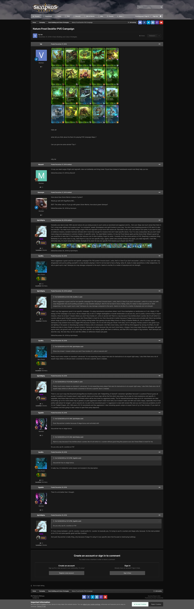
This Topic (154, 7)
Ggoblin (41, 413)
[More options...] (160, 44)
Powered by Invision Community (154, 598)
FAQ (68, 16)
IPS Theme (34, 596)
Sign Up (155, 16)
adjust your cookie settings (91, 604)
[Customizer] (161, 16)
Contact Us (36, 598)
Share (142, 36)
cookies (43, 604)
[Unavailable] (85, 85)
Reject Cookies (156, 604)
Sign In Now (127, 573)
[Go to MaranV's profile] (41, 175)
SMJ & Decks (90, 16)
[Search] (161, 7)
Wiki (101, 16)
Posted (59, 44)
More (121, 16)
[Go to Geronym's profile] (41, 203)
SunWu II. (76, 297)
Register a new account (66, 573)
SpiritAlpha (41, 220)
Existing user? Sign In (142, 16)
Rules (59, 16)
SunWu (40, 256)
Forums (37, 16)
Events (111, 16)
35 (42, 248)
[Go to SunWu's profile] (41, 267)
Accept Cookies (140, 604)
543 (42, 284)
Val (41, 34)
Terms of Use (41, 606)
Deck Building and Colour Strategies (65, 37)
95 (42, 435)
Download (48, 16)
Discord (77, 16)
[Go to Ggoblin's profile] (41, 423)
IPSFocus (41, 596)
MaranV (41, 164)
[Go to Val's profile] (35, 35)
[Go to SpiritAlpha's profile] (41, 231)
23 (42, 187)
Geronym (41, 192)
